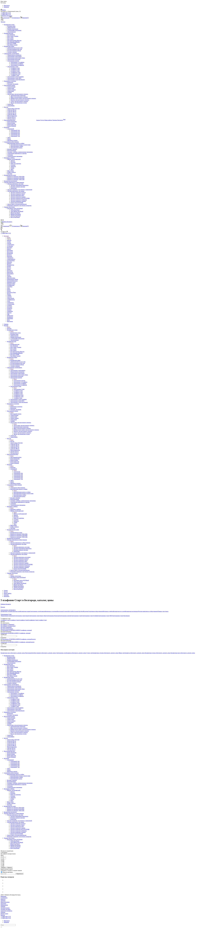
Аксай (9, 241)
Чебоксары (10, 315)
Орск (8, 288)
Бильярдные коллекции (131, 611)
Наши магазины (5, 902)
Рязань (9, 294)
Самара (9, 295)
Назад (8, 237)
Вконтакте (7, 5)
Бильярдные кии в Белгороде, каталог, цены (13, 653)
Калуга (9, 267)
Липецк (9, 276)
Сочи (8, 301)
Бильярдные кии (14, 344)
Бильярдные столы (15, 332)
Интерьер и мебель (15, 509)
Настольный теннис (15, 414)
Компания (3, 896)
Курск (8, 275)
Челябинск (10, 317)
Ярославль (10, 321)
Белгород (9, 247)
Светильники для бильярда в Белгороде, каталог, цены (71, 653)
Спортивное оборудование (17, 487)
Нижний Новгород (12, 281)
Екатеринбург (11, 260)
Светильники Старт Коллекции (121, 615)
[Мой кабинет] (1, 228)
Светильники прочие (19, 380)
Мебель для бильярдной (20, 513)
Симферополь (11, 299)
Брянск (9, 249)
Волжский (10, 253)
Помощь (3, 906)
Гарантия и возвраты (6, 910)
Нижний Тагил (11, 282)
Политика (3, 903)
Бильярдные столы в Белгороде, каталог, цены (157, 653)
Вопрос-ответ (4, 913)
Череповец (10, 318)
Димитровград (11, 259)
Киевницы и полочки (16, 406)
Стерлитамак (10, 304)
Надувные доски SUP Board (21, 580)
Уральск (9, 312)
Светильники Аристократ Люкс (38, 615)
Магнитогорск (11, 278)
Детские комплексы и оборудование (20, 542)
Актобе (9, 243)
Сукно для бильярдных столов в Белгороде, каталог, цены (102, 653)
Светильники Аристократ (22, 615)
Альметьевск (10, 244)
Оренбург (9, 286)
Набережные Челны (12, 279)
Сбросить (9, 867)
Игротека (12, 467)
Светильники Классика (53, 615)
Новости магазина (7, 872)
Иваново (9, 262)
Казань (9, 266)
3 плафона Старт (14, 620)
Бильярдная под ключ (16, 532)
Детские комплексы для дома (22, 547)
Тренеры (3, 900)
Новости (3, 899)
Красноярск (10, 273)
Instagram (6, 7)
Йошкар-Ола (10, 265)
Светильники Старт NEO (105, 615)
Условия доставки (5, 909)
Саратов (9, 296)
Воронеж (9, 256)
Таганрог (9, 307)
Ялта (8, 320)
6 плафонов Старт (33, 620)
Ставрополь (10, 302)
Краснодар (10, 272)
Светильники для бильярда (17, 370)
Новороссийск (11, 283)
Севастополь (10, 298)
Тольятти (9, 308)
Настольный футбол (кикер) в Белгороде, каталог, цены (40, 653)
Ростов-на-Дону (11, 292)
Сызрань (9, 305)
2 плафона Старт (5, 620)
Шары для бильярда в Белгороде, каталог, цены (132, 653)
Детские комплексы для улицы (22, 557)
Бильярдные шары (15, 360)
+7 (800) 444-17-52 (6, 13)
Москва (9, 240)
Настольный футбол (15, 457)
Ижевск (9, 263)
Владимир (10, 250)
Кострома (9, 270)
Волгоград (10, 252)
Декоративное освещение (8, 615)
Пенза (8, 289)
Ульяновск (10, 311)
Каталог (9, 328)
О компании (4, 897)
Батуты (12, 441)
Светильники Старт (19, 389)
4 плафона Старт (23, 620)
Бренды (3, 915)
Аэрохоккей (17, 471)
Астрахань (10, 246)
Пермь (9, 291)
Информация (4, 905)
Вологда (9, 254)
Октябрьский (10, 285)
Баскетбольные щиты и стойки (22, 492)
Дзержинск (10, 257)
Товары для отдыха (15, 576)
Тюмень (9, 309)
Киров (9, 269)
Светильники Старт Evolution (90, 615)
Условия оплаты (5, 908)
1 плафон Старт (42, 620)
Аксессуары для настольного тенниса (24, 425)
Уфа (8, 314)
